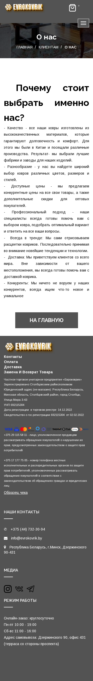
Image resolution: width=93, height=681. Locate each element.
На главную (47, 320)
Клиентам (48, 47)
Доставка (13, 367)
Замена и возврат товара (28, 372)
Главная (25, 47)
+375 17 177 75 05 (15, 460)
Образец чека (16, 492)
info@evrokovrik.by (26, 538)
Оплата (11, 362)
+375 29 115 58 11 (15, 434)
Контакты (13, 357)
